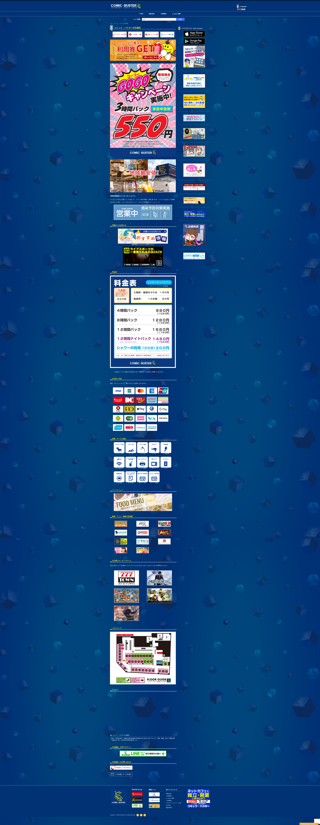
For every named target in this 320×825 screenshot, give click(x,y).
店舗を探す (152, 13)
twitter (141, 815)
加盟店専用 (169, 807)
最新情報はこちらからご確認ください (143, 244)
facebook (144, 815)
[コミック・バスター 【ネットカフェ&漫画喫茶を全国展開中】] (125, 4)
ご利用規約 (169, 800)
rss (137, 815)
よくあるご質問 (176, 13)
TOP (111, 23)
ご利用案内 (163, 13)
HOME (141, 13)
